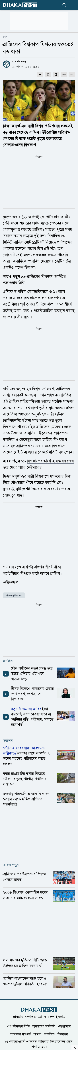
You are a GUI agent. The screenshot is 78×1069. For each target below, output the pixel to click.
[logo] (20, 5)
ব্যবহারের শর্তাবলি (43, 1026)
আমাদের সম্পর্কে (20, 1034)
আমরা (37, 1034)
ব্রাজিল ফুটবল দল (14, 595)
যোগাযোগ (64, 1026)
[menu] (72, 5)
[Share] (40, 74)
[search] (64, 5)
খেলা (5, 37)
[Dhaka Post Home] (39, 1009)
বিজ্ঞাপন (63, 1034)
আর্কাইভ (49, 1034)
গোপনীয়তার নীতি (18, 1026)
